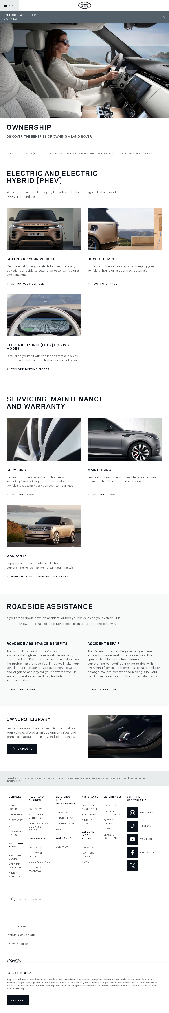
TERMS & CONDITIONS (22, 935)
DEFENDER (15, 814)
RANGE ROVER (13, 807)
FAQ (58, 829)
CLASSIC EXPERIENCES (112, 836)
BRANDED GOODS (15, 857)
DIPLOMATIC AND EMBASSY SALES (39, 827)
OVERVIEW (35, 808)
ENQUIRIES (89, 814)
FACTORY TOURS (109, 822)
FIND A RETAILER (14, 874)
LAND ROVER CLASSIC (89, 854)
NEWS (86, 861)
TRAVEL (108, 828)
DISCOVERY (16, 820)
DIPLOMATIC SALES (16, 833)
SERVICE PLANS (65, 817)
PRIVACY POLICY (18, 943)
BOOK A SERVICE (39, 861)
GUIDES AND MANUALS (37, 869)
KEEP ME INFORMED (15, 866)
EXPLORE (25, 748)
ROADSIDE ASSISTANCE (90, 807)
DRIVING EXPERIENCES (112, 813)
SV (10, 825)
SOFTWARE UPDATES (36, 854)
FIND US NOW (87, 822)
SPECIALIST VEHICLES (36, 816)
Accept (17, 1000)
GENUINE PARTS (66, 823)
